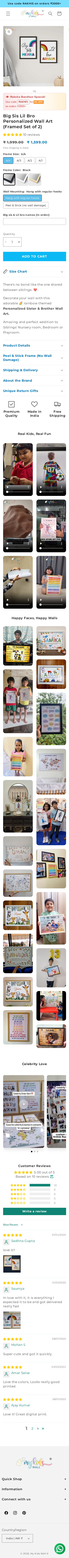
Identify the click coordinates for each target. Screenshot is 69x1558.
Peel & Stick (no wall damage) (26, 205)
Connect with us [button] (16, 1499)
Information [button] (12, 1489)
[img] (12, 1235)
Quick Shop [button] (12, 1479)
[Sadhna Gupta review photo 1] (12, 1264)
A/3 (19, 160)
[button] (8, 13)
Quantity (9, 234)
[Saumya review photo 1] (12, 1320)
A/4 (8, 160)
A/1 (41, 160)
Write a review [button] (34, 1211)
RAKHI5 (23, 102)
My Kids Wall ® (39, 1553)
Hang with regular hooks (22, 198)
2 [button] (32, 1428)
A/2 (30, 160)
